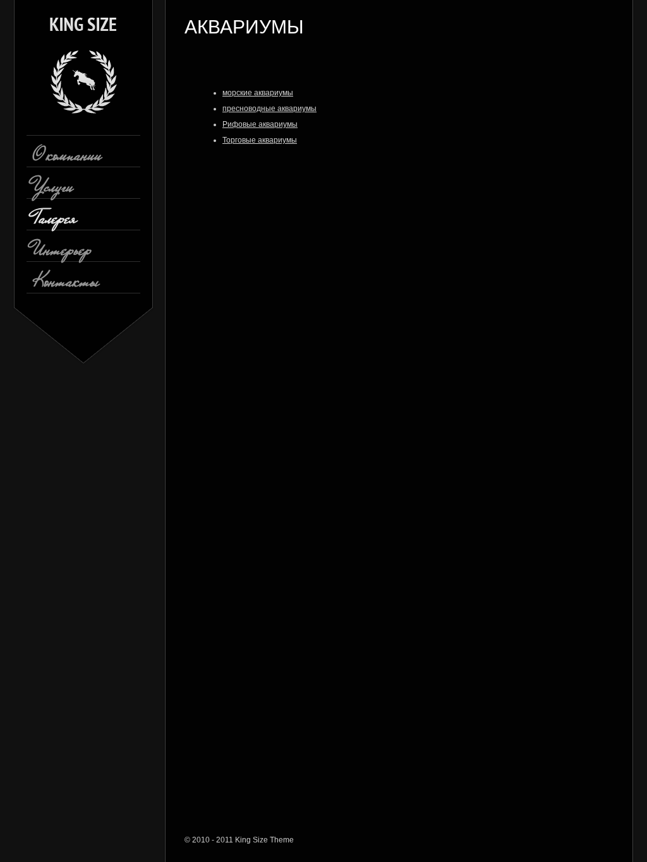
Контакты (66, 285)
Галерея (55, 222)
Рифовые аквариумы (260, 124)
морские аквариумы (257, 92)
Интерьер (62, 254)
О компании (67, 159)
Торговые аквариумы (259, 140)
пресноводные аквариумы (269, 108)
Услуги (53, 190)
